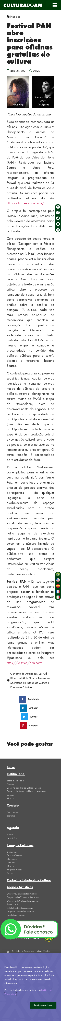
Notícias (15, 16)
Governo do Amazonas (23, 673)
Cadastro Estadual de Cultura (29, 880)
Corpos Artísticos (20, 887)
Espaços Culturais (20, 845)
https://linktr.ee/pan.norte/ (25, 203)
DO (23, 5)
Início (11, 767)
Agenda (13, 828)
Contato (13, 805)
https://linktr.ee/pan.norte (24, 663)
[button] (54, 5)
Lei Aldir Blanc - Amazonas (34, 678)
